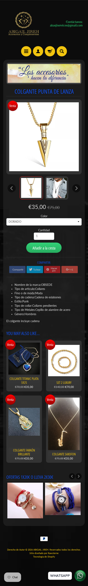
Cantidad (44, 230)
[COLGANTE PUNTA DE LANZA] (31, 188)
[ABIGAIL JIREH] (23, 23)
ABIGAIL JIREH (40, 549)
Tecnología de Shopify (44, 556)
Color (44, 216)
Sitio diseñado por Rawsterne (44, 553)
